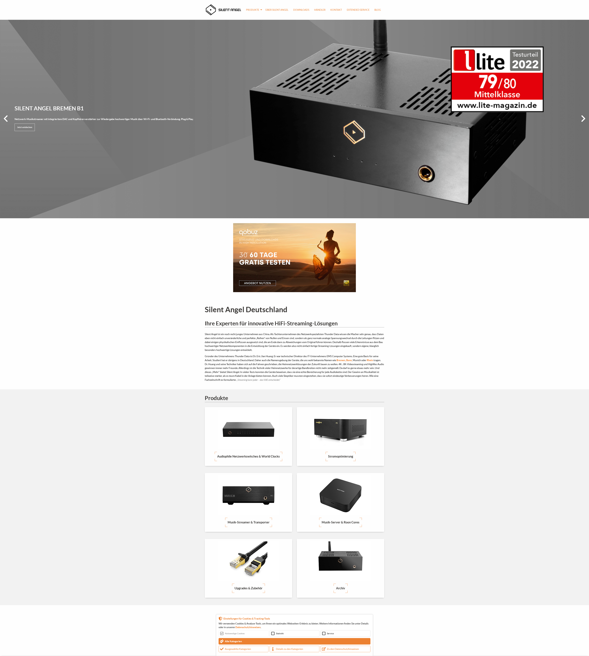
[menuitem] (225, 9)
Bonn (349, 360)
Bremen (341, 360)
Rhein (370, 360)
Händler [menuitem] (319, 9)
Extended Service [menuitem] (358, 9)
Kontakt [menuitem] (336, 9)
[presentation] (5, 119)
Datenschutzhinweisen (248, 627)
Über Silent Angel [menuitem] (276, 9)
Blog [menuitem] (377, 9)
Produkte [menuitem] (252, 9)
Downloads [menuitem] (301, 9)
